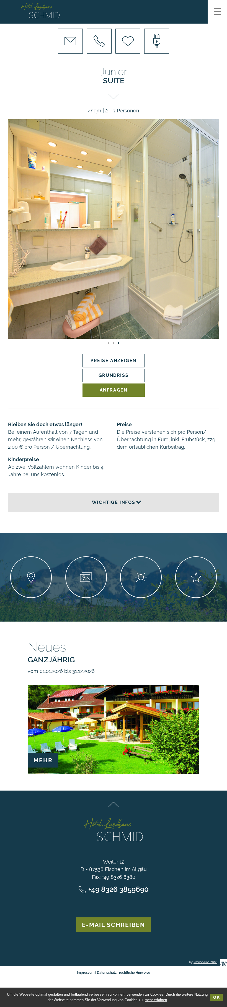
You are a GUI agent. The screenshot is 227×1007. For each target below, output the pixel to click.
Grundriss (113, 375)
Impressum (85, 973)
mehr (43, 760)
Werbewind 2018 (205, 962)
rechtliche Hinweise (134, 973)
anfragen (114, 390)
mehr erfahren (156, 1000)
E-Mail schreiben (113, 924)
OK (216, 997)
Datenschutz (107, 973)
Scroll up (113, 804)
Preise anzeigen (113, 360)
